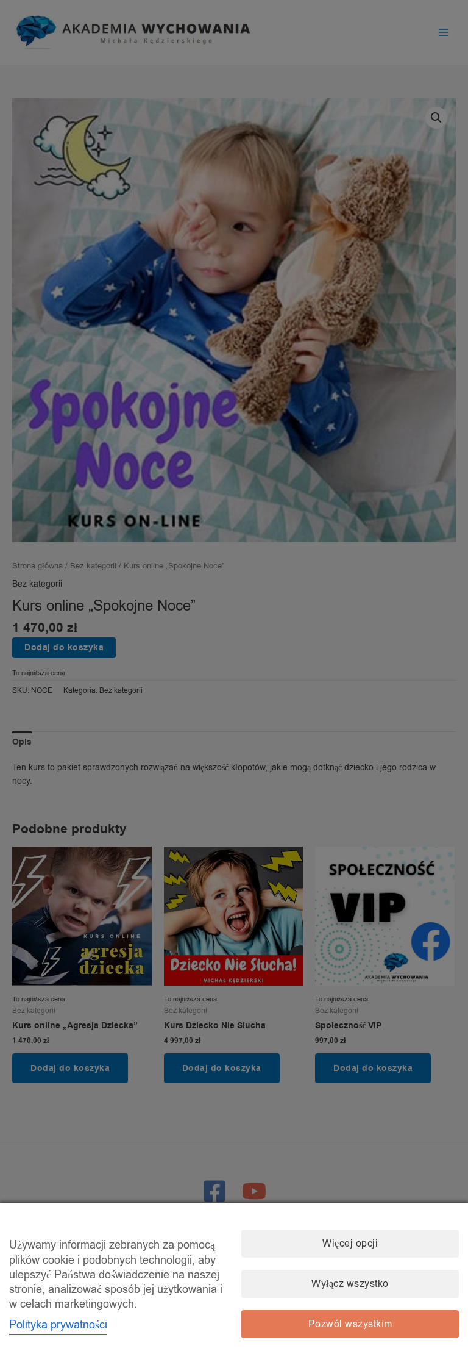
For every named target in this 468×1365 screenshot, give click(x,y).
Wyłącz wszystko (350, 1284)
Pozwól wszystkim (350, 1324)
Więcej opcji (350, 1243)
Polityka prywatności (58, 1324)
